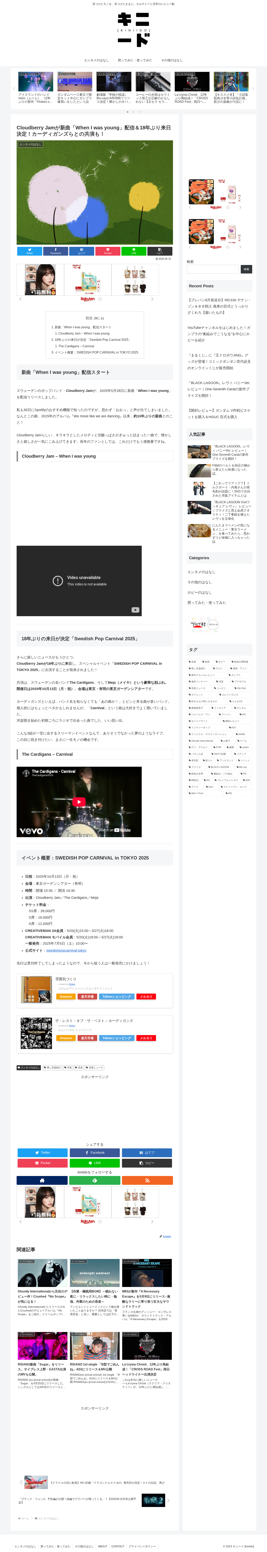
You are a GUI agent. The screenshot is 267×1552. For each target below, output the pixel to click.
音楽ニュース (96, 1067)
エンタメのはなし (30, 1067)
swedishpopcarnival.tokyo (66, 950)
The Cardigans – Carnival (76, 346)
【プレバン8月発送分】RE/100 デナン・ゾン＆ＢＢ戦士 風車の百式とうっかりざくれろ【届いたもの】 (219, 306)
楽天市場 (87, 996)
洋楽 (69, 1067)
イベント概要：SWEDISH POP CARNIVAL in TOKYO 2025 (96, 352)
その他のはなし (199, 582)
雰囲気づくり (65, 979)
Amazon (66, 996)
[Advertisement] (95, 1107)
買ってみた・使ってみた (206, 603)
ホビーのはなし (199, 592)
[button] (159, 251)
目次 (89, 318)
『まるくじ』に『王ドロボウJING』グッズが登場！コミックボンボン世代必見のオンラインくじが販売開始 (219, 361)
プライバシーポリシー (142, 1546)
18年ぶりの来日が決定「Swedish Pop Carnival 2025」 (93, 339)
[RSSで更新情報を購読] (147, 1180)
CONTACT (118, 1546)
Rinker (72, 984)
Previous (14, 89)
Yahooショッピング (117, 996)
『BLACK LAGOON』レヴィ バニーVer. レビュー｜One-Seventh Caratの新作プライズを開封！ (218, 389)
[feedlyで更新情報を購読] (94, 1180)
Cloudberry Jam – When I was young (83, 333)
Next (253, 89)
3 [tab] (139, 112)
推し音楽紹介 (54, 1067)
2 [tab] (133, 112)
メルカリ (146, 996)
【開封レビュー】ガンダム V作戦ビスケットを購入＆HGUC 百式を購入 (219, 414)
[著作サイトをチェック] (42, 1180)
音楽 (80, 1067)
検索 (190, 262)
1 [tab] (128, 112)
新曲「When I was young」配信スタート (83, 327)
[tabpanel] (35, 88)
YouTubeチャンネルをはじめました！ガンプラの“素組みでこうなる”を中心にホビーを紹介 (218, 334)
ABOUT (102, 1546)
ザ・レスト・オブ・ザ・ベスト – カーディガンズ (94, 1021)
